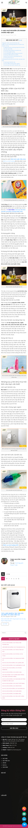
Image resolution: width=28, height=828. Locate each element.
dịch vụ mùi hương (9, 161)
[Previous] (1, 607)
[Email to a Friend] (14, 579)
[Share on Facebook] (9, 579)
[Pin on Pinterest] (16, 579)
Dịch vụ (4, 765)
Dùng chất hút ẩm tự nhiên (10, 54)
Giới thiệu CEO (6, 760)
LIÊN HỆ (4, 762)
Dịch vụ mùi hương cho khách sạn (11, 672)
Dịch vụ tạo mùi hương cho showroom (13, 688)
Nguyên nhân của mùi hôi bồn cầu (11, 43)
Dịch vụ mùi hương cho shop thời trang (13, 683)
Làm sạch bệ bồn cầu (9, 62)
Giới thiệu (5, 758)
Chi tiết (5, 624)
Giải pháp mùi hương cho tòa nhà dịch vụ (13, 647)
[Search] (26, 2)
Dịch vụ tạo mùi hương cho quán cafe (13, 662)
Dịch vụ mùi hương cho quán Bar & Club (13, 665)
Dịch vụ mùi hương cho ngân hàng (12, 691)
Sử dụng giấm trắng (9, 51)
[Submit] (25, 632)
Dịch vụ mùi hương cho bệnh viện (11, 693)
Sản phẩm (5, 767)
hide (20, 40)
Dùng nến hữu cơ (8, 57)
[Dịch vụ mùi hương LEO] (14, 2)
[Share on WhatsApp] (7, 579)
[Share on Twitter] (11, 579)
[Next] (26, 607)
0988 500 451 (11, 747)
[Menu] (2, 3)
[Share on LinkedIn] (18, 579)
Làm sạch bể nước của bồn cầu (12, 65)
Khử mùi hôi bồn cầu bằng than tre (12, 56)
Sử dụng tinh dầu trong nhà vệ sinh (12, 53)
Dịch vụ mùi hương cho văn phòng (12, 685)
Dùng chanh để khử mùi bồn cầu (12, 50)
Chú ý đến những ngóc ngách (11, 63)
